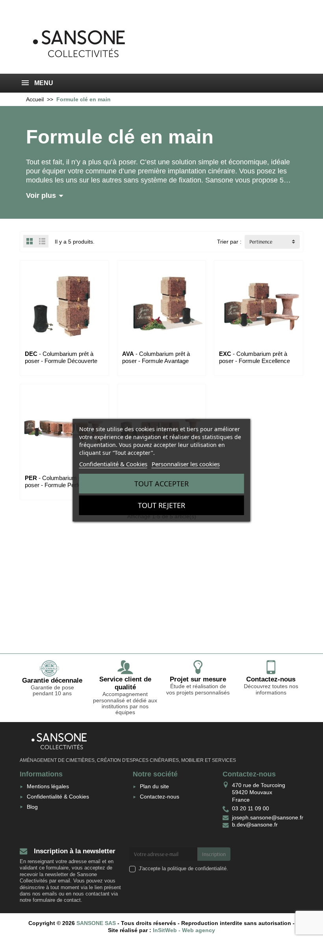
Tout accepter (161, 483)
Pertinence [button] (260, 241)
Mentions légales (48, 786)
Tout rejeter (161, 505)
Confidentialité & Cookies (58, 796)
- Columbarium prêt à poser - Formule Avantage (156, 357)
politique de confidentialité (196, 868)
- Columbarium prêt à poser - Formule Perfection (59, 481)
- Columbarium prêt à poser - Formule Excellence (254, 357)
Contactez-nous (159, 796)
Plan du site (154, 786)
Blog (32, 807)
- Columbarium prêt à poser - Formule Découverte (61, 357)
